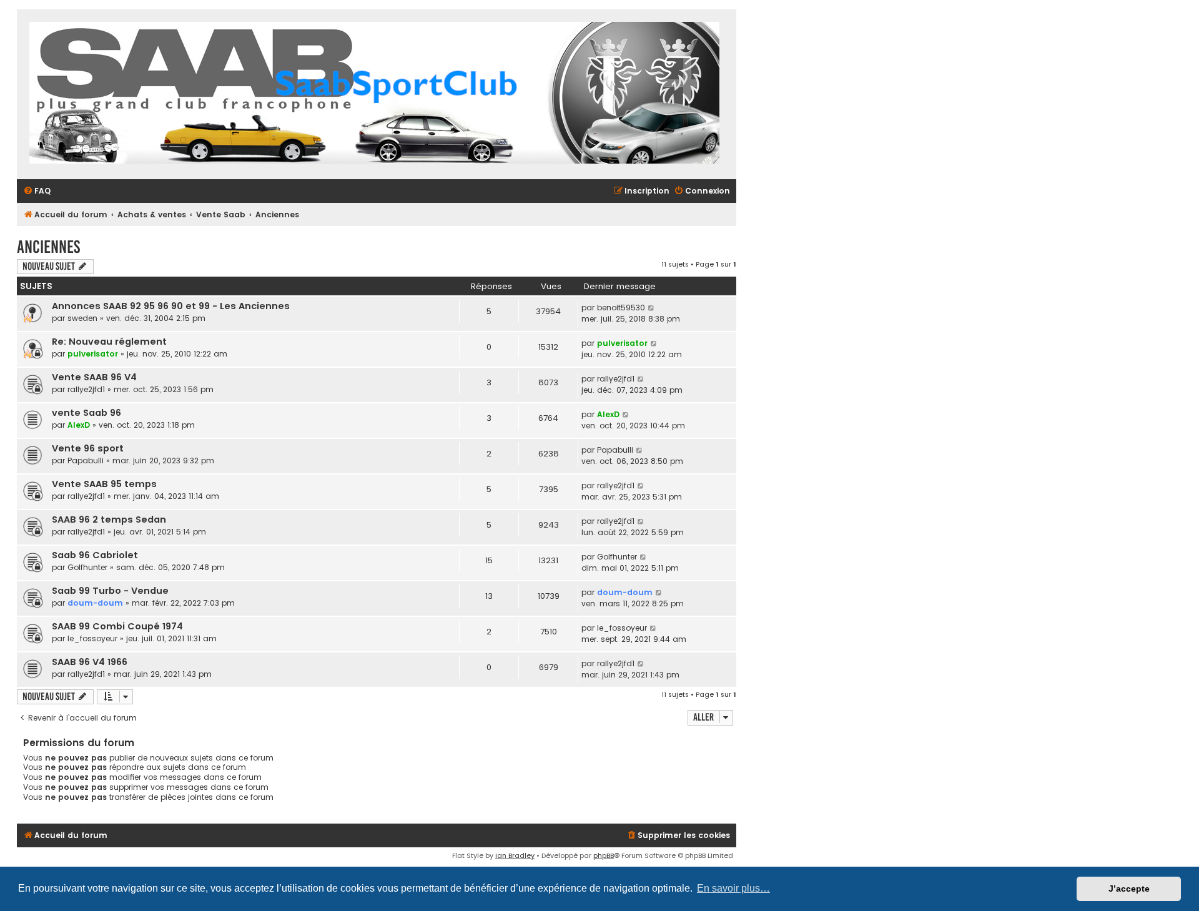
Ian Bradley (515, 855)
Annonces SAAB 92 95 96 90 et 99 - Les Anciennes (171, 306)
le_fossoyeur (92, 638)
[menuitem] (37, 191)
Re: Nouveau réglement (109, 341)
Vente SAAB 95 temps (104, 484)
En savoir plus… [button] (733, 888)
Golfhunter (87, 567)
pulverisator (92, 353)
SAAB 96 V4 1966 (89, 662)
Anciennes (48, 247)
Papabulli (85, 460)
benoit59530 (621, 307)
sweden (82, 318)
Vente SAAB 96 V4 (94, 377)
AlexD (78, 425)
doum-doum (95, 603)
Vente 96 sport (88, 448)
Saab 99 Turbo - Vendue (110, 590)
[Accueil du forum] (374, 94)
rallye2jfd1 (86, 389)
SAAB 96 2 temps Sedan (109, 519)
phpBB (603, 855)
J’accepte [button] (1129, 889)
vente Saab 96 (86, 412)
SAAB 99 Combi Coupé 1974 (117, 626)
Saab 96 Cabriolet (95, 555)
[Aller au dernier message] (652, 307)
